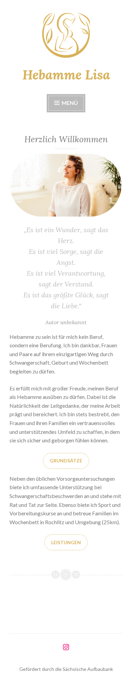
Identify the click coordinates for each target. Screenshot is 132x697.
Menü (69, 102)
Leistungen (66, 542)
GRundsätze (66, 460)
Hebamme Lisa (66, 74)
